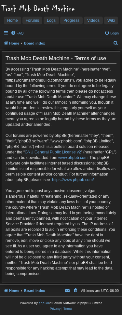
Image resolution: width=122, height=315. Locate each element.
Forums (32, 20)
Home (12, 20)
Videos (93, 20)
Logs (51, 20)
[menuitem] (17, 33)
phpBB (44, 303)
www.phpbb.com (73, 157)
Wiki (111, 20)
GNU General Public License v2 (53, 152)
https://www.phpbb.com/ (73, 179)
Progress (71, 20)
